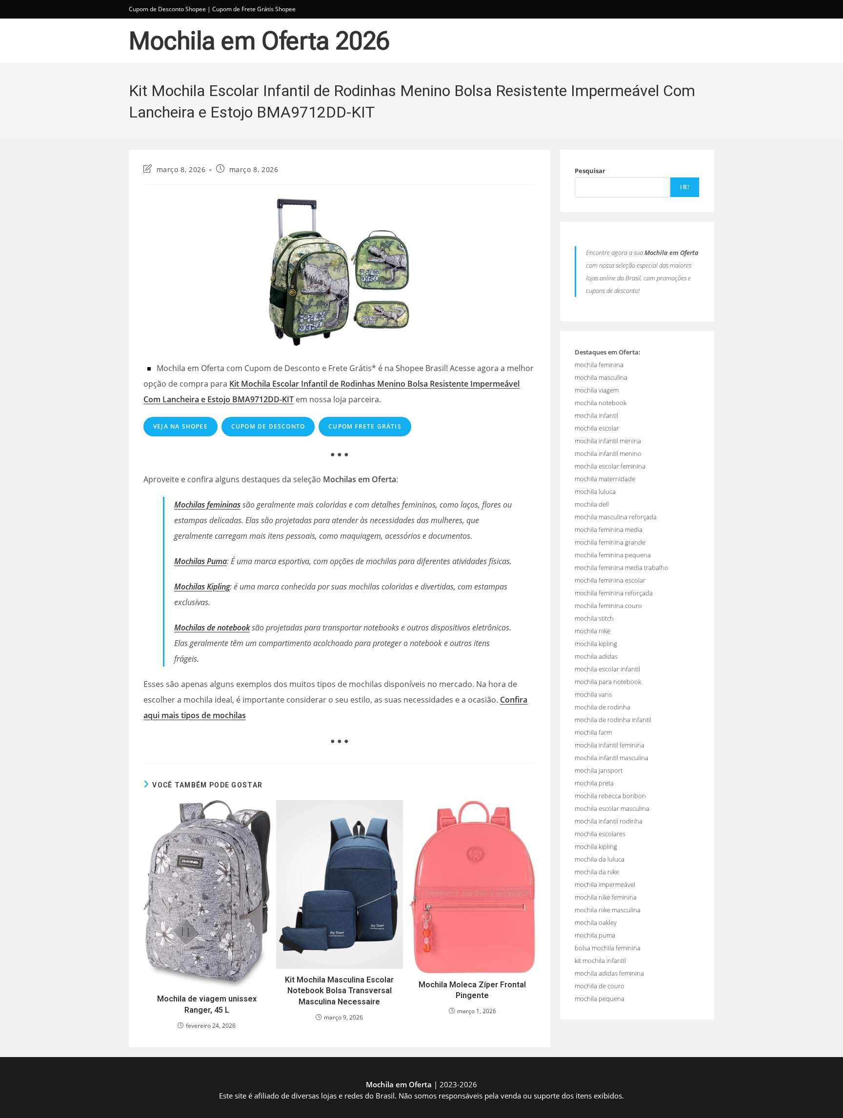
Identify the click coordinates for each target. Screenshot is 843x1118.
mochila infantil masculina (611, 757)
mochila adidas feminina (609, 973)
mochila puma (595, 935)
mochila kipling (596, 643)
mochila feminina (599, 364)
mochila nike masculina (608, 909)
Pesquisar (590, 170)
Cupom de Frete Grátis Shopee (254, 9)
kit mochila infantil (600, 960)
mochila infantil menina (608, 440)
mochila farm (593, 732)
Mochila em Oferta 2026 (259, 41)
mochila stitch (594, 618)
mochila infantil (596, 415)
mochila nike (592, 631)
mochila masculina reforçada (616, 516)
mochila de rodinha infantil (613, 719)
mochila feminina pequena (613, 554)
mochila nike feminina (606, 897)
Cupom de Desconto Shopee (167, 9)
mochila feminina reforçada (614, 592)
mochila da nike (597, 871)
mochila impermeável (605, 884)
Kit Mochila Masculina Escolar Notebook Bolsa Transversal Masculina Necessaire (339, 990)
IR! (684, 187)
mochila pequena (599, 998)
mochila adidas (596, 656)
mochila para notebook (608, 681)
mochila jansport (598, 770)
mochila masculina (601, 377)
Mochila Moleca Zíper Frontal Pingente (472, 990)
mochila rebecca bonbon (610, 795)
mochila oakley (596, 922)
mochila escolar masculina (612, 808)
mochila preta (594, 783)
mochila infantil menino (608, 453)
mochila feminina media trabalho (621, 567)
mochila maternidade (605, 478)
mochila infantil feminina (609, 745)
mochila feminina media (608, 529)
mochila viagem (597, 390)
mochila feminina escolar (610, 580)
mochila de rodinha (602, 707)
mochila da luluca (599, 859)
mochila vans (593, 694)
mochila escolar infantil (607, 669)
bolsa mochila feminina (608, 947)
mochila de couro (599, 985)
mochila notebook (600, 402)
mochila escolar (597, 428)
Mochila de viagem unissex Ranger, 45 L (207, 1004)
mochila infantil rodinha (608, 821)
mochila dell (592, 504)
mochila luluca (595, 491)
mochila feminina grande (610, 542)
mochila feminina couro (608, 605)
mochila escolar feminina (610, 466)
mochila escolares (600, 833)
